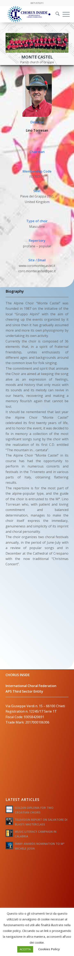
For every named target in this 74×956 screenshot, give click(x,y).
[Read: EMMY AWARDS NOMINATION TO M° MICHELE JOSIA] (9, 845)
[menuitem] (54, 14)
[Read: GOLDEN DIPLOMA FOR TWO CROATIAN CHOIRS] (9, 809)
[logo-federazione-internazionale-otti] (31, 14)
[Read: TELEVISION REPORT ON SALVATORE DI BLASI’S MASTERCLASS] (9, 821)
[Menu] (64, 14)
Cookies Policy (49, 949)
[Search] (55, 14)
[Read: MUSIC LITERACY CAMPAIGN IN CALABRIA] (9, 833)
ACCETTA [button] (25, 949)
